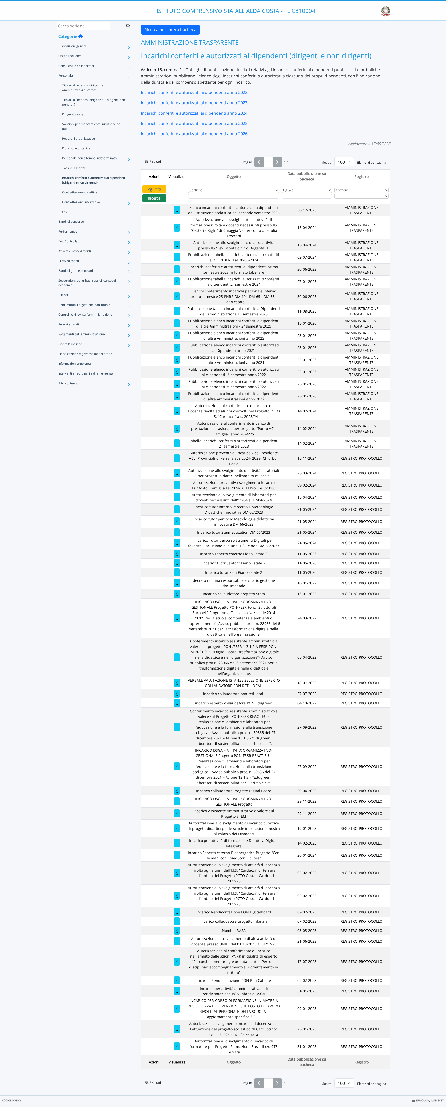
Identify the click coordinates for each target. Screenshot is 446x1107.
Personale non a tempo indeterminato (89, 158)
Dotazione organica (76, 148)
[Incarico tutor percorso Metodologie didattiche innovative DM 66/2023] (177, 521)
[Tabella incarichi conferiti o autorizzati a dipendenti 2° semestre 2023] (177, 443)
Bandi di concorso (71, 221)
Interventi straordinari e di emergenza (85, 373)
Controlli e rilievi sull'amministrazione (85, 314)
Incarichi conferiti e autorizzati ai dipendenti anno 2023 (194, 103)
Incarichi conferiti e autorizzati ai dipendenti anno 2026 (194, 134)
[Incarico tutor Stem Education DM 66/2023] (177, 532)
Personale (65, 75)
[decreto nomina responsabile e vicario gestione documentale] (177, 583)
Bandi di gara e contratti (75, 270)
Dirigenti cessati (73, 114)
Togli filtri (154, 189)
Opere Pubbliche (70, 344)
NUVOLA (421, 1100)
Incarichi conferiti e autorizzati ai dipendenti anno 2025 (194, 123)
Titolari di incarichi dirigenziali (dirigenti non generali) (93, 102)
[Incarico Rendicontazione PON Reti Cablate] (177, 980)
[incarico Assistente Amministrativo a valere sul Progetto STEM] (177, 813)
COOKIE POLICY (11, 1100)
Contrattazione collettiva (79, 192)
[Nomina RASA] (177, 931)
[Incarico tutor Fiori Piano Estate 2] (177, 572)
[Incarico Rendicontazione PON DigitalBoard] (177, 912)
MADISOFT (437, 1100)
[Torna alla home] (80, 36)
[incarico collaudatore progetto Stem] (177, 594)
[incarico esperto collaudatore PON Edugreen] (177, 703)
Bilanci (63, 295)
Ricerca (154, 198)
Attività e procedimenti (74, 251)
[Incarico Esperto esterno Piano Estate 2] (177, 554)
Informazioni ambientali (75, 363)
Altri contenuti (68, 383)
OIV (64, 212)
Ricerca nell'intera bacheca (170, 30)
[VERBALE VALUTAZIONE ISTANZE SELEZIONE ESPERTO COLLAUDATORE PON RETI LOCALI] (177, 683)
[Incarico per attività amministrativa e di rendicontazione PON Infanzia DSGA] (177, 991)
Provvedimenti (68, 261)
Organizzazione (69, 56)
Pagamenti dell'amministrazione (81, 334)
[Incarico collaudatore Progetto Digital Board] (177, 791)
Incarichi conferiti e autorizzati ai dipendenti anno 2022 (194, 92)
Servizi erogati (68, 324)
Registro (361, 176)
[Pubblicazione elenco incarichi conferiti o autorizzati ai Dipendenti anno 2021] (177, 348)
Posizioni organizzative (78, 138)
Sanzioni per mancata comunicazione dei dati (91, 126)
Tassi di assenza (74, 168)
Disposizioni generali (73, 46)
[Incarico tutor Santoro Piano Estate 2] (177, 563)
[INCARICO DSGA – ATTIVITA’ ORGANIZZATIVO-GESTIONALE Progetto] (177, 801)
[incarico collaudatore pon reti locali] (177, 694)
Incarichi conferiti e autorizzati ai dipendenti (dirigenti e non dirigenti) (93, 180)
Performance (67, 231)
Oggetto (234, 176)
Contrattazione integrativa (81, 202)
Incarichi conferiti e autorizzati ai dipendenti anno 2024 (194, 113)
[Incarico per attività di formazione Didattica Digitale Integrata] (177, 843)
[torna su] (435, 1091)
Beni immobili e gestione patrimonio (84, 304)
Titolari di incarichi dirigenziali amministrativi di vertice (83, 87)
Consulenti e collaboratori (76, 65)
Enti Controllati (68, 241)
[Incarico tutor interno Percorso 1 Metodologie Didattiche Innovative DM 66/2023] (177, 509)
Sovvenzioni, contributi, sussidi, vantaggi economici (87, 282)
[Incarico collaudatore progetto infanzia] (177, 921)
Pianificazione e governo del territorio (85, 354)
